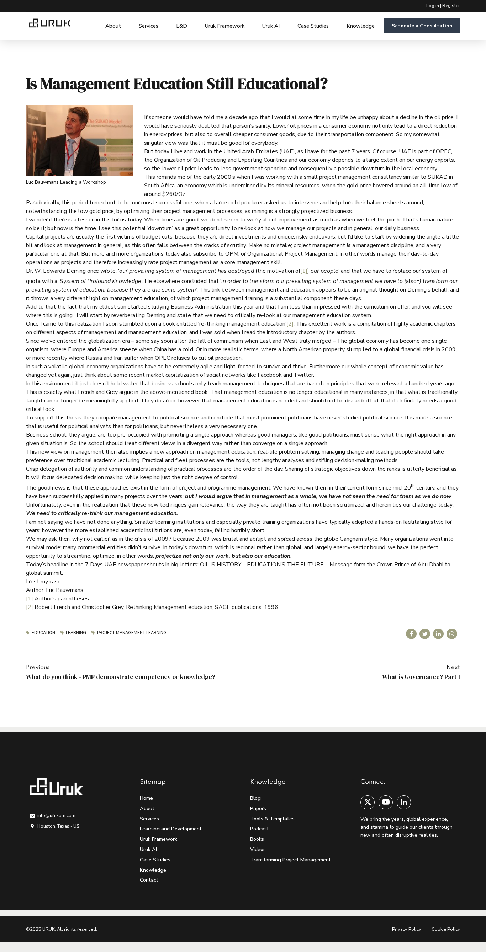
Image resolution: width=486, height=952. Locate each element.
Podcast (259, 828)
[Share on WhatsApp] (452, 634)
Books (257, 839)
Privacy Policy (406, 929)
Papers (258, 808)
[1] (303, 271)
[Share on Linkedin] (438, 634)
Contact (149, 879)
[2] (290, 324)
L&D (181, 26)
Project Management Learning (132, 633)
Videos (258, 849)
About (113, 26)
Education (43, 633)
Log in (432, 5)
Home (146, 798)
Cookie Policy (446, 929)
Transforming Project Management (290, 859)
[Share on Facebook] (411, 634)
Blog (255, 798)
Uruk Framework (224, 26)
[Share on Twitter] (424, 634)
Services (148, 26)
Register (451, 5)
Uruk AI (271, 26)
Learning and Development (171, 828)
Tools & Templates (272, 818)
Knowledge (361, 26)
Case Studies (313, 26)
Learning (76, 633)
